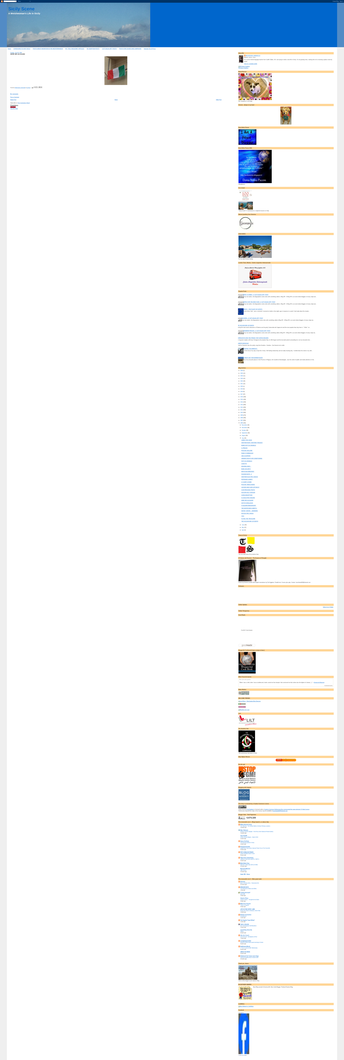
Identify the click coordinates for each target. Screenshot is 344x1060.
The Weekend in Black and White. (248, 888)
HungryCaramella (245, 846)
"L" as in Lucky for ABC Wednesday (248, 948)
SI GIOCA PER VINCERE (248, 497)
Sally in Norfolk (244, 924)
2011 (241, 410)
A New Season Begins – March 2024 (249, 837)
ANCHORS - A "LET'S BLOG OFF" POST (252, 318)
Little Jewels (243, 870)
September (245, 433)
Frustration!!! (243, 916)
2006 (241, 423)
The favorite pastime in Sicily (247, 842)
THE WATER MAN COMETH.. (249, 508)
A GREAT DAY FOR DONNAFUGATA (253, 357)
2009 (241, 415)
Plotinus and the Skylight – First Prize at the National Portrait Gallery (256, 831)
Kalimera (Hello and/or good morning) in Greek (251, 942)
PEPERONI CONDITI (247, 479)
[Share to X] (38, 87)
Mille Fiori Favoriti (245, 903)
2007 (241, 420)
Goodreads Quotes (328, 685)
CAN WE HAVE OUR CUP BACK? (250, 487)
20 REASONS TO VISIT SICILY (22, 48)
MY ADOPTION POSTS (93, 48)
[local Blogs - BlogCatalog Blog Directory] (249, 701)
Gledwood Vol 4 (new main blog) (249, 956)
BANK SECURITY (246, 469)
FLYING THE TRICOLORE (248, 518)
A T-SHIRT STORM (246, 482)
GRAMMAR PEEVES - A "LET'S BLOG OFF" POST (256, 330)
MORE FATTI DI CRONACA (248, 445)
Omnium (242, 881)
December (244, 425)
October (244, 430)
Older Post (219, 99)
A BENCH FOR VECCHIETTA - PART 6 (249, 859)
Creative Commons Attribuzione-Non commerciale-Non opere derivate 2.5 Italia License (286, 809)
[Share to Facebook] (40, 87)
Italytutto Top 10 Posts (150, 48)
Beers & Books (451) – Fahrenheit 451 (249, 883)
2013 (241, 404)
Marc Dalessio (244, 830)
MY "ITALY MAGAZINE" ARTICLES (74, 48)
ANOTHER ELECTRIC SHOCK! (249, 476)
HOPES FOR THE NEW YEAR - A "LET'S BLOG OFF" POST (259, 302)
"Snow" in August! (244, 905)
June (243, 524)
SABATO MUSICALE (243, 343)
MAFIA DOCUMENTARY (247, 471)
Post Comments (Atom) (24, 103)
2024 (241, 375)
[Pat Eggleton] (243, 1053)
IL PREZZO (244, 448)
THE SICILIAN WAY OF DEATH (245, 325)
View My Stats (14, 108)
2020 (241, 386)
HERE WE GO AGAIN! (247, 500)
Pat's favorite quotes (245, 679)
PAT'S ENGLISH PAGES (247, 852)
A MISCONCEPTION (246, 495)
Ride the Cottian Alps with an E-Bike (249, 864)
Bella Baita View (244, 863)
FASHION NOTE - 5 (246, 474)
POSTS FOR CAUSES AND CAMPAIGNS (130, 48)
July (243, 438)
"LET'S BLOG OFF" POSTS (109, 48)
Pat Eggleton (250, 809)
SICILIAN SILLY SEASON (248, 492)
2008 (241, 417)
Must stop (242, 894)
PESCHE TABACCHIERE (248, 484)
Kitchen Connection (245, 914)
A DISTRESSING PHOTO (248, 490)
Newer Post (13, 99)
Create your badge (242, 1055)
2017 (241, 394)
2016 (241, 396)
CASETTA (244, 463)
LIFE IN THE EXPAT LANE (247, 909)
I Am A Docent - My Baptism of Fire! (248, 936)
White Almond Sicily (246, 824)
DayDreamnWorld (245, 946)
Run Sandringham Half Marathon (248, 925)
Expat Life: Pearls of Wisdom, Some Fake (250, 910)
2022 (241, 381)
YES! (242, 516)
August (244, 435)
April (243, 530)
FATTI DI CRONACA (246, 461)
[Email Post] (32, 87)
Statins (242, 931)
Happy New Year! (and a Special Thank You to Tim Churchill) (255, 848)
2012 (241, 407)
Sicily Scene (21, 8)
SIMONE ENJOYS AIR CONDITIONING (251, 458)
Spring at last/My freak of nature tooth (249, 957)
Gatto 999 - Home (245, 874)
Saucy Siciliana (244, 841)
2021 (241, 383)
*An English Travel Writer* (247, 920)
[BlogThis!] (36, 87)
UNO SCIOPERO (245, 456)
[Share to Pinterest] (41, 87)
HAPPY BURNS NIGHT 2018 (247, 853)
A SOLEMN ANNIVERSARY (248, 505)
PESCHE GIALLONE (246, 450)
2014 (241, 402)
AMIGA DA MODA (245, 952)
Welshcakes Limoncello (20, 87)
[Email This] (34, 87)
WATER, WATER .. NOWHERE (249, 511)
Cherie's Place (244, 898)
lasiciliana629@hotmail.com (280, 811)
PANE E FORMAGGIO (247, 453)
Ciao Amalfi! (243, 835)
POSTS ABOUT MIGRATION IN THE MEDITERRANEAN (48, 48)
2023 (241, 378)
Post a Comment (14, 97)
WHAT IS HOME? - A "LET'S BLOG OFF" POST (255, 294)
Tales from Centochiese (246, 857)
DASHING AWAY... (246, 466)
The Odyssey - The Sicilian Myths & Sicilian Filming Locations (255, 826)
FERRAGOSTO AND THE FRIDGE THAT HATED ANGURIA (252, 338)
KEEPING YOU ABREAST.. (250, 348)
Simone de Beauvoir (319, 682)
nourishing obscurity (246, 930)
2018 (241, 391)
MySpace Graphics (243, 68)
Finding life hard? (245, 892)
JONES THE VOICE (246, 440)
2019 (241, 389)
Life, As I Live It (244, 935)
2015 (241, 399)
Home (9, 48)
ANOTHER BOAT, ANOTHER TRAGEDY (252, 442)
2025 (241, 373)
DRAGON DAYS (244, 887)
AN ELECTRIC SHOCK (247, 513)
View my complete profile (250, 63)
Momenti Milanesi (245, 868)
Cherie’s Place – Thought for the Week (249, 899)
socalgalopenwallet (245, 941)
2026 (241, 370)
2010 (241, 412)
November (244, 427)
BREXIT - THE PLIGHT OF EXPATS (252, 309)
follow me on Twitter (328, 607)
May (243, 527)
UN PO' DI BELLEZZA (247, 503)
